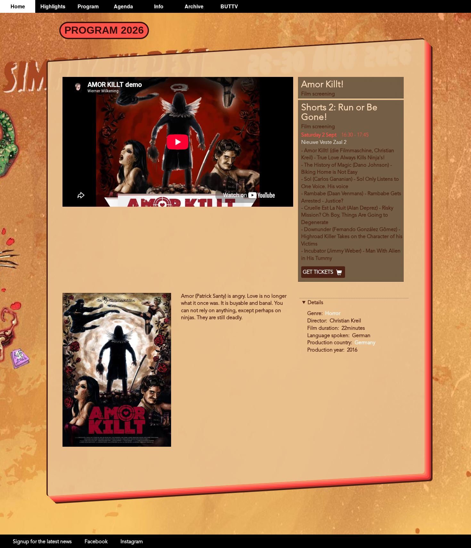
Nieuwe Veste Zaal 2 (323, 142)
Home (18, 6)
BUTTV (229, 6)
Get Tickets (319, 272)
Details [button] (315, 302)
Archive (194, 6)
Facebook (96, 541)
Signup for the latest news (42, 541)
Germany (365, 342)
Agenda (123, 6)
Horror (332, 313)
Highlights (52, 6)
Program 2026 (104, 30)
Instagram (131, 541)
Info (158, 6)
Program (88, 6)
